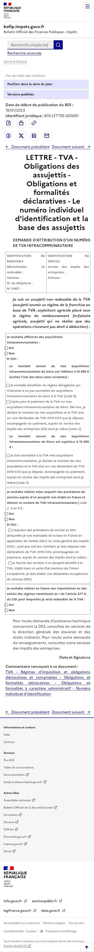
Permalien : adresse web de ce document (34, 123)
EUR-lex (9, 829)
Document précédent (30, 146)
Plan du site (76, 923)
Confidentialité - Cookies (20, 931)
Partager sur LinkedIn (34, 135)
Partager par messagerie (46, 135)
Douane (9, 822)
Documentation (14, 775)
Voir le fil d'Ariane (15, 62)
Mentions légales (54, 923)
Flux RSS (9, 760)
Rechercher (58, 44)
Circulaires (11, 815)
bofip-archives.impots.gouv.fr (23, 782)
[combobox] (30, 44)
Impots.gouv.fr (13, 844)
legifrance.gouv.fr (18, 910)
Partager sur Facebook (8, 135)
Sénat (7, 851)
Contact (9, 742)
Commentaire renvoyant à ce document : (41, 666)
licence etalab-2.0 (15, 946)
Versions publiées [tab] (20, 94)
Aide (7, 735)
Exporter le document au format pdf (8, 123)
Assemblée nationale (17, 800)
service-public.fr (45, 901)
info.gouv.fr (13, 901)
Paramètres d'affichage (61, 931)
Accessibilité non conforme (22, 923)
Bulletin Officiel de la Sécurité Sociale (28, 808)
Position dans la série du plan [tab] (29, 84)
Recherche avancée (24, 53)
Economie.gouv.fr (15, 837)
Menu (87, 6)
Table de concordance (19, 767)
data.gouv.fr (51, 910)
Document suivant (68, 146)
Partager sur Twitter (21, 135)
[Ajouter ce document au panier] (21, 123)
